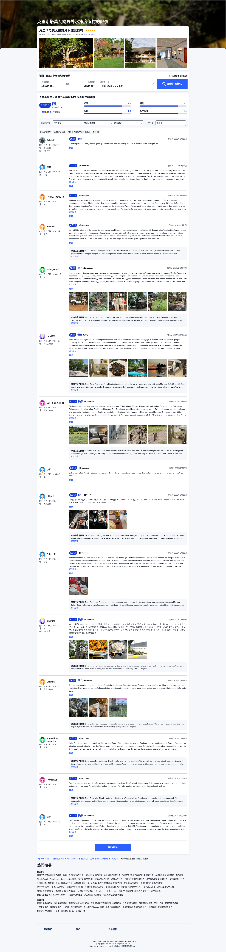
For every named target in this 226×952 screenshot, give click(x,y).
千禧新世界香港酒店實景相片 (134, 907)
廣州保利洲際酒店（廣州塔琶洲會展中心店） (124, 887)
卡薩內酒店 (83, 859)
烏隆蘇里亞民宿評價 (75, 887)
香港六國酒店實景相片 (65, 911)
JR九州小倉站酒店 (85, 891)
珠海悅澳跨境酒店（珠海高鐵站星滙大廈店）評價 (143, 903)
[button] (208, 4)
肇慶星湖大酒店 (75, 895)
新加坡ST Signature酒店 (94, 907)
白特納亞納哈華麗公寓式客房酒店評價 (93, 879)
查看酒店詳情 (89, 34)
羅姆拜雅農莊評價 (177, 879)
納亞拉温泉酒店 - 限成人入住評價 (50, 887)
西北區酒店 (71, 859)
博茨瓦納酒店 (58, 859)
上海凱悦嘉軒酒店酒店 (72, 907)
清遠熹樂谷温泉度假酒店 (113, 895)
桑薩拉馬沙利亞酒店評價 (73, 875)
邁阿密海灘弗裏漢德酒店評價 (49, 875)
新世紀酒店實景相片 (45, 911)
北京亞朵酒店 (42, 907)
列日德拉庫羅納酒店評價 (134, 879)
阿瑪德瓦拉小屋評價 (45, 883)
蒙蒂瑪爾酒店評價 (131, 883)
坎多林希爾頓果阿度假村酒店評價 (169, 875)
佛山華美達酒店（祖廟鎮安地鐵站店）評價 (71, 903)
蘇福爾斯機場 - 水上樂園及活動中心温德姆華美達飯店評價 (98, 883)
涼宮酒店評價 (116, 879)
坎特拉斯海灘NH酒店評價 (156, 879)
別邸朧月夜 (80, 911)
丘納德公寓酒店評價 (93, 875)
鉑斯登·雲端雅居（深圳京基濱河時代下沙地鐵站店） (140, 891)
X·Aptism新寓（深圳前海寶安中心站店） (160, 887)
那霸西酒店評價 (171, 903)
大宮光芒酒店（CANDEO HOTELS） (52, 895)
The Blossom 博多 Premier (106, 891)
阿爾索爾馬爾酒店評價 (94, 887)
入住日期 (45, 82)
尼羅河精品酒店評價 (112, 875)
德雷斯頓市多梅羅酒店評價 (152, 883)
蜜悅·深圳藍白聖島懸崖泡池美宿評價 (106, 903)
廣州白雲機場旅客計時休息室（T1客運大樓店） (56, 891)
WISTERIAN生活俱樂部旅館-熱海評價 (137, 875)
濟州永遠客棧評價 (44, 903)
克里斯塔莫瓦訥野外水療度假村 (103, 859)
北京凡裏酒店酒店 (113, 907)
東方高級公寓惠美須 (92, 895)
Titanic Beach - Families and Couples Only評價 (56, 879)
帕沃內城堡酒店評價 (64, 883)
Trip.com (40, 859)
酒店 (49, 859)
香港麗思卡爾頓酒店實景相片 (160, 907)
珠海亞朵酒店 (55, 907)
